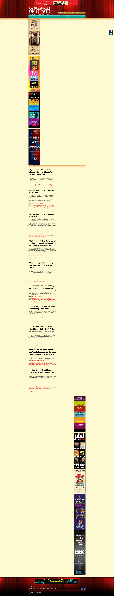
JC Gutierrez (50, 299)
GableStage (38, 206)
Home (59, 12)
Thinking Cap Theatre (52, 235)
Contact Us (72, 12)
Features (46, 16)
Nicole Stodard (45, 234)
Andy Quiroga (45, 317)
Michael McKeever (45, 387)
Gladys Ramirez (45, 184)
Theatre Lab (46, 235)
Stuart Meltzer (37, 388)
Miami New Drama (34, 208)
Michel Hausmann (41, 208)
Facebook (82, 589)
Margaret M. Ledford (32, 185)
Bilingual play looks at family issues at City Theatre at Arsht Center (41, 265)
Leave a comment (42, 236)
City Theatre (40, 184)
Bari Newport (49, 205)
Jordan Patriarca (36, 300)
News (39, 16)
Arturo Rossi (45, 362)
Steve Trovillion (38, 185)
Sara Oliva (43, 364)
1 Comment (54, 185)
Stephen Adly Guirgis (49, 364)
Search (76, 12)
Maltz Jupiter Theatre (43, 207)
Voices (65, 16)
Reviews (32, 16)
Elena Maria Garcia (34, 299)
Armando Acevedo (34, 280)
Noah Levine (50, 387)
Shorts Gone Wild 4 (31, 388)
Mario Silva (34, 281)
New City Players (46, 208)
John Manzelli (44, 386)
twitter (85, 589)
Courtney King (49, 298)
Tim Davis (30, 236)
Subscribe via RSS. (38, 592)
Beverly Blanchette (34, 363)
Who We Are (64, 12)
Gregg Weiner (44, 318)
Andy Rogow (44, 205)
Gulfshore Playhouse (49, 206)
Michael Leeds (39, 387)
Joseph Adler (49, 363)
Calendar (80, 16)
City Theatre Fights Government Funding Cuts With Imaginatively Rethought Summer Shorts (42, 243)
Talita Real (38, 281)
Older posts (32, 391)
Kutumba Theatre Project (35, 207)
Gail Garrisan (40, 299)
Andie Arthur (40, 205)
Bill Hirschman (39, 182)
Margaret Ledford (50, 207)
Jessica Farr (39, 386)
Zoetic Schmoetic (35, 236)
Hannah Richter (49, 318)
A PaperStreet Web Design (34, 593)
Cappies (72, 16)
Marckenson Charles (31, 364)
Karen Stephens (50, 184)
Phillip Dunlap (52, 208)
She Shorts (54, 300)
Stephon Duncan (31, 301)
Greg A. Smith (39, 318)
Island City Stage (34, 386)
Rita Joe (54, 387)
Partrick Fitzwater (36, 235)
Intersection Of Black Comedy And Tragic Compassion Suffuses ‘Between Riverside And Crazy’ (42, 352)
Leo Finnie (53, 363)
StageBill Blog (56, 16)
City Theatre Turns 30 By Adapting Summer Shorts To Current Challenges (40, 172)
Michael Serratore (39, 364)
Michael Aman (34, 387)
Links (68, 12)
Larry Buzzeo (49, 386)
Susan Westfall (49, 185)
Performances (34, 298)
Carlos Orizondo (40, 280)
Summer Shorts (44, 185)
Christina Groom (45, 341)
